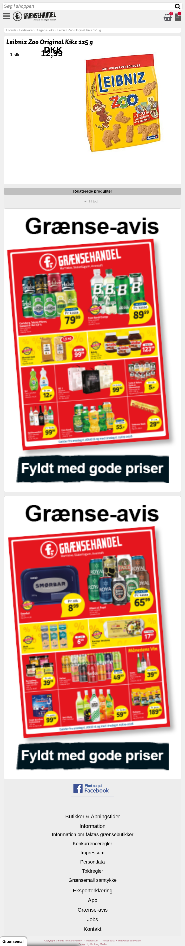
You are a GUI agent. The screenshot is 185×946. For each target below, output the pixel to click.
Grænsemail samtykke (92, 880)
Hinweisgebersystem (129, 940)
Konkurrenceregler (92, 843)
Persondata (92, 861)
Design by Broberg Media (93, 944)
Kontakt (92, 929)
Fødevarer (26, 30)
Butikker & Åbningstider (92, 817)
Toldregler (92, 871)
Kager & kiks (45, 30)
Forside (11, 30)
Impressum (92, 852)
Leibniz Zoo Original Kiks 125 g (79, 30)
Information (92, 826)
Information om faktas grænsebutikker (92, 834)
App (92, 900)
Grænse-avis (93, 910)
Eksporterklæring (92, 891)
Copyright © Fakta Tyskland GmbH (63, 940)
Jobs (92, 919)
